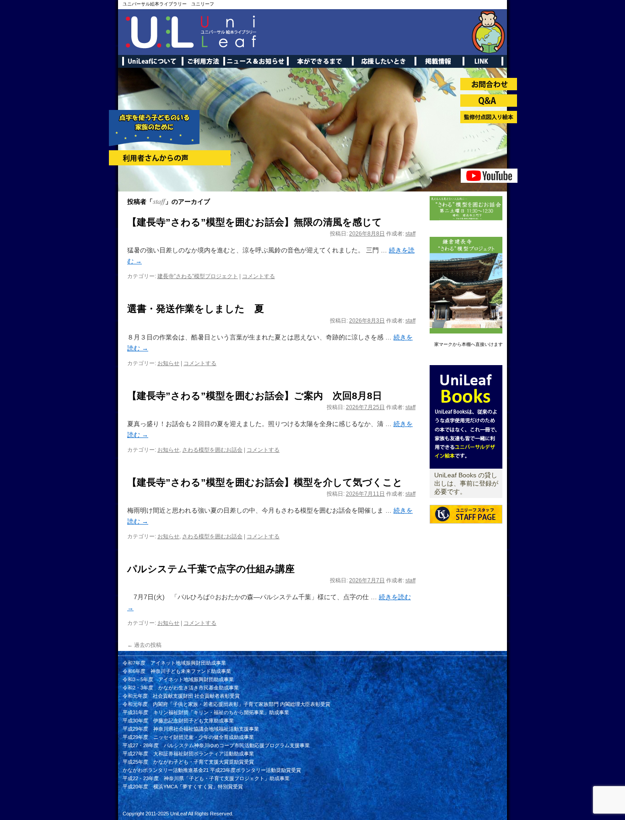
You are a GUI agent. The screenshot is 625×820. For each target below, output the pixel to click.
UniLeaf (178, 813)
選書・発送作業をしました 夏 (195, 308)
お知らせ (168, 363)
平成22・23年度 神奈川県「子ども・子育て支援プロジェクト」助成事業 (206, 778)
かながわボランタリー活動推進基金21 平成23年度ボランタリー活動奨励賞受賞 (212, 770)
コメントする (258, 276)
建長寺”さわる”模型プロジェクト (197, 276)
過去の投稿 (144, 645)
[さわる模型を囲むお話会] (466, 218)
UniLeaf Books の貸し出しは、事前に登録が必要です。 (466, 483)
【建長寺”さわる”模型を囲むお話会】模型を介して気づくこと (265, 482)
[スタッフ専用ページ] (466, 531)
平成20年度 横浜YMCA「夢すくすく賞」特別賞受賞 (183, 786)
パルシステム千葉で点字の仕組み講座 (211, 568)
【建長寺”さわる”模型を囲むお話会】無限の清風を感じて (254, 222)
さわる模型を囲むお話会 (212, 450)
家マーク (443, 344)
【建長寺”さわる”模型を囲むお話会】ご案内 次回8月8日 (254, 395)
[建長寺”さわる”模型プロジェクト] (466, 331)
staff (159, 201)
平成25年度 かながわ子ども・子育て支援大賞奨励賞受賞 (188, 762)
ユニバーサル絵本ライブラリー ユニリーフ (168, 3)
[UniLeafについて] (466, 467)
